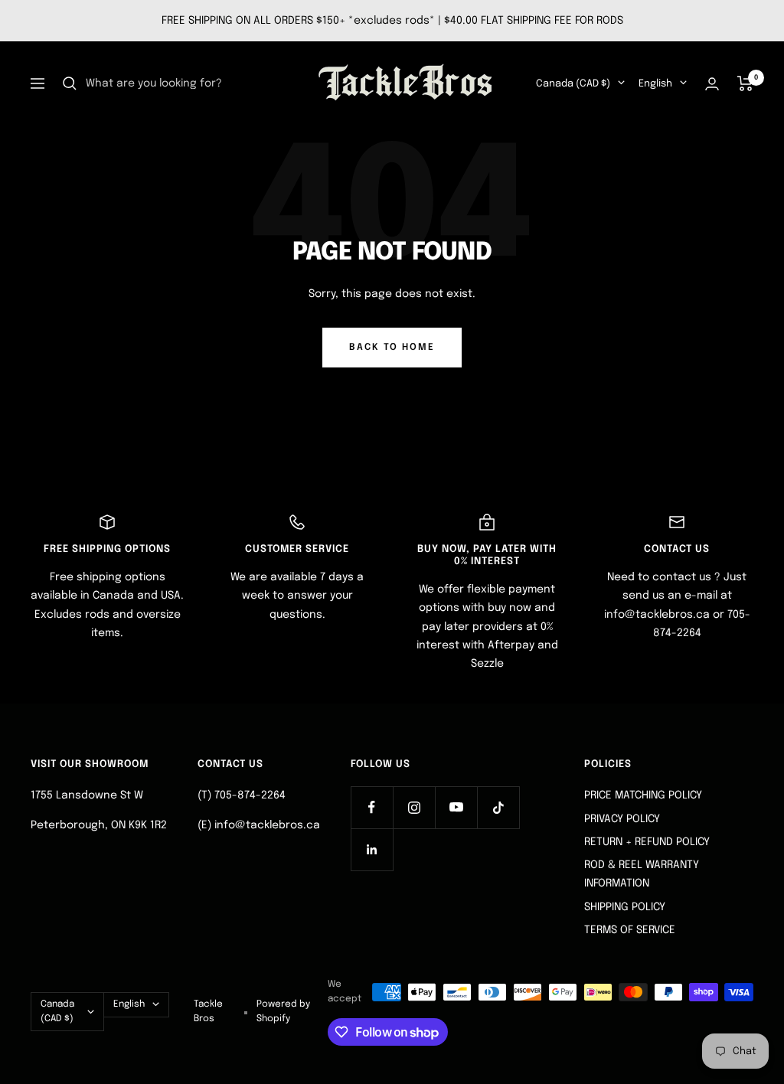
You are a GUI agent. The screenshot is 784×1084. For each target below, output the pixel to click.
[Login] (712, 83)
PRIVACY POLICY (622, 819)
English (655, 84)
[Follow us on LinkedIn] (372, 849)
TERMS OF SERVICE (629, 930)
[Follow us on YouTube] (456, 807)
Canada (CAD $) (573, 84)
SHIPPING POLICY (624, 907)
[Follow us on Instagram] (414, 807)
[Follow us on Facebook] (372, 807)
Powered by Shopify (283, 1011)
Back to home (392, 347)
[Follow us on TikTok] (498, 807)
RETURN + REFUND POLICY (647, 842)
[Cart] (745, 83)
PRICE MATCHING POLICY (643, 795)
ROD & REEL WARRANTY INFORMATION (641, 874)
